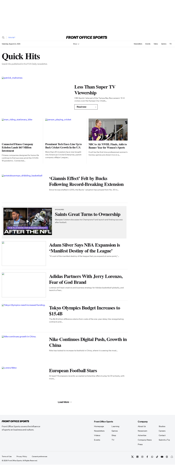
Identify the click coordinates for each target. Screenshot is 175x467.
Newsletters (138, 44)
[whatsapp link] (152, 457)
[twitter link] (132, 457)
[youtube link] (162, 457)
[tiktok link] (157, 457)
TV (171, 44)
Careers (162, 431)
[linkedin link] (137, 457)
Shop (114, 435)
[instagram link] (142, 457)
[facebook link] (147, 457)
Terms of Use (7, 457)
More (75, 44)
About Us (142, 426)
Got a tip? (11, 37)
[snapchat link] (171, 457)
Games (163, 44)
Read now (81, 107)
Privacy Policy (22, 457)
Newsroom (142, 431)
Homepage (99, 426)
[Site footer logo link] (15, 421)
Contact (162, 435)
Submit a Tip (164, 440)
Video (156, 44)
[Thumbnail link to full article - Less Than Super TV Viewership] (36, 96)
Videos (97, 435)
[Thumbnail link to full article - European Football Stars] (24, 379)
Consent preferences (39, 457)
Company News (145, 440)
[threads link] (167, 457)
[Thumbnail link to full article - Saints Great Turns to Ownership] (27, 221)
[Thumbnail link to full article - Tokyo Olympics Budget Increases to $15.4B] (24, 316)
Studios (162, 426)
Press (140, 444)
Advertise (142, 435)
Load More (63, 402)
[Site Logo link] (86, 37)
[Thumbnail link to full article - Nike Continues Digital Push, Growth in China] (24, 348)
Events (147, 44)
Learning (115, 426)
